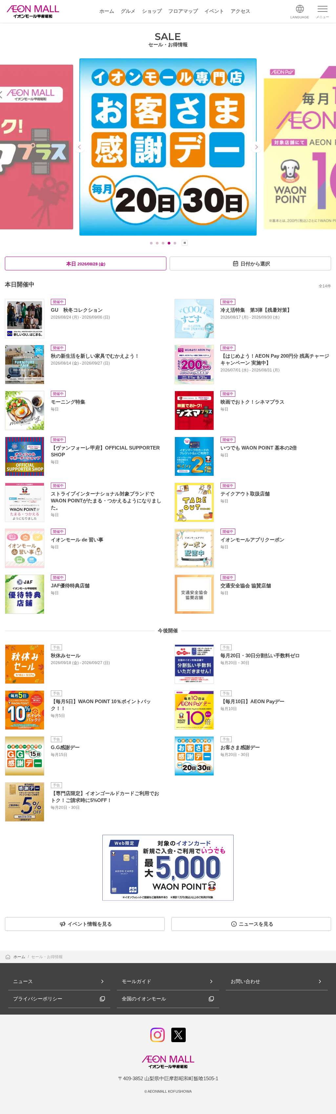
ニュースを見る (256, 924)
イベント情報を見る (90, 924)
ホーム (19, 957)
